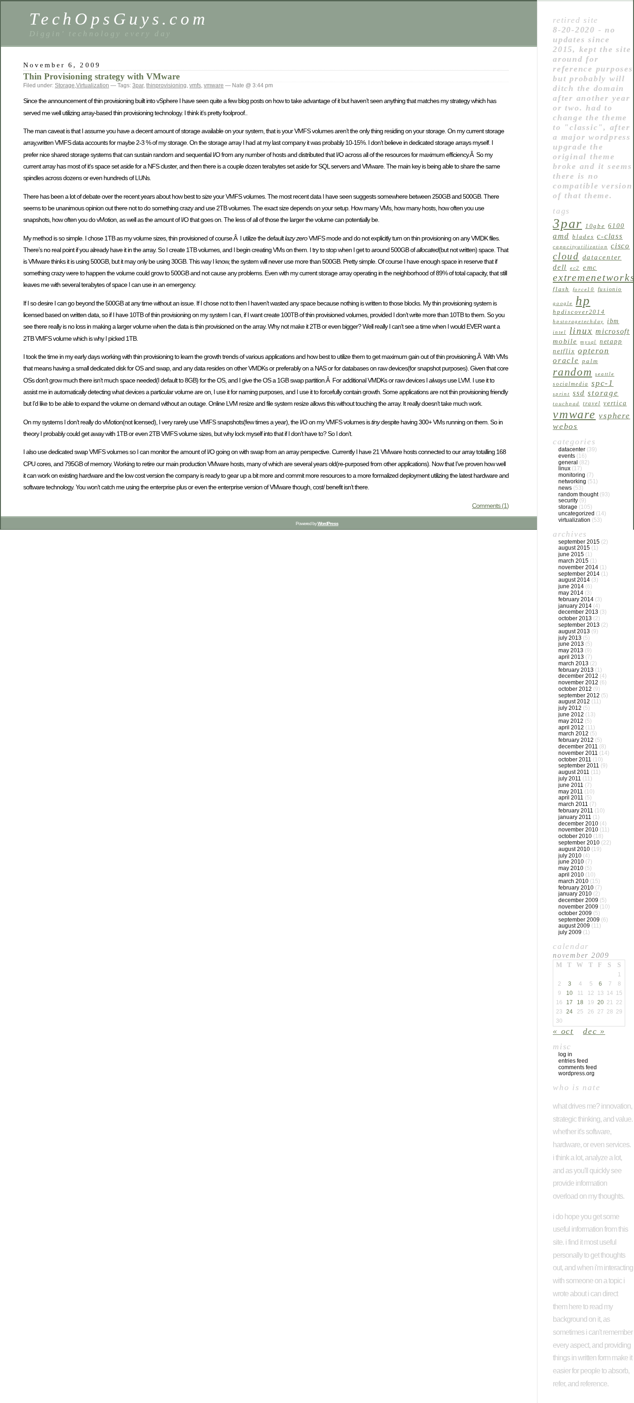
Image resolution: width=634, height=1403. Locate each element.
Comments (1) (490, 505)
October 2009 (575, 913)
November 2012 (578, 682)
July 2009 (570, 932)
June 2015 (571, 554)
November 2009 (578, 906)
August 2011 (573, 772)
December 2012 (578, 676)
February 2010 (576, 887)
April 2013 (571, 657)
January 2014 (575, 606)
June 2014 (571, 586)
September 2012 (579, 695)
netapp (611, 341)
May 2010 (570, 868)
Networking (572, 481)
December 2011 (578, 746)
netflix (564, 351)
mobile (565, 341)
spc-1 (602, 383)
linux (581, 330)
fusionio (610, 289)
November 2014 (578, 567)
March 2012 (573, 733)
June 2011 (570, 785)
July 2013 (570, 638)
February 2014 (576, 599)
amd (561, 236)
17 (569, 1002)
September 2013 (579, 625)
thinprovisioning (166, 85)
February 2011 (575, 810)
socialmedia (570, 384)
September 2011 (578, 765)
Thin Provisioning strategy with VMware (101, 76)
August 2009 (574, 925)
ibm (613, 321)
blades (583, 236)
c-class (609, 236)
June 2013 (571, 644)
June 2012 (571, 714)
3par (137, 85)
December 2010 (578, 823)
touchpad (566, 403)
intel (559, 332)
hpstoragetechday (578, 321)
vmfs (195, 85)
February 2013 (576, 670)
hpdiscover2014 (579, 311)
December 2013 (578, 612)
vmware (214, 85)
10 (569, 993)
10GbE (595, 225)
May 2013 (570, 650)
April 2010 (571, 874)
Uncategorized (576, 513)
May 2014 (570, 593)
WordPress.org (576, 1073)
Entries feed (573, 1061)
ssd (578, 393)
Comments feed (577, 1067)
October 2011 (574, 759)
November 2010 (578, 829)
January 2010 (575, 893)
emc (590, 267)
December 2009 (578, 900)
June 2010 (571, 861)
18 (580, 1002)
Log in (565, 1054)
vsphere (614, 415)
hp (583, 300)
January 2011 (574, 817)
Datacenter (571, 449)
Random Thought (578, 494)
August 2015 (574, 548)
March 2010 (573, 881)
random (572, 371)
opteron (593, 350)
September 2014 (579, 574)
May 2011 (570, 791)
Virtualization (92, 85)
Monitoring (571, 475)
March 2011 (573, 804)
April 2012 (571, 727)
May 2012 (570, 721)
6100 (616, 225)
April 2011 (570, 797)
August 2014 (574, 580)
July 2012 (570, 708)
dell (560, 267)
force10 (584, 289)
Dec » (594, 1031)
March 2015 (573, 561)
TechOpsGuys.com (118, 18)
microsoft (612, 331)
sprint (561, 393)
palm (590, 360)
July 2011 (569, 778)
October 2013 (575, 618)
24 (569, 1011)
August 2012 (574, 701)
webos (565, 426)
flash (561, 289)
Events (566, 456)
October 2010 (575, 836)
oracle (566, 360)
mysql (588, 341)
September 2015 (579, 542)
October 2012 (575, 689)
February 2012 (576, 740)
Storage (65, 85)
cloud (566, 256)
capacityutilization (580, 246)
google (563, 303)
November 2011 (578, 753)
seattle (604, 374)
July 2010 (570, 855)
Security (568, 500)
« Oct (563, 1031)
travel (592, 403)
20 (600, 1002)
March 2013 (573, 663)
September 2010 (579, 842)
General (568, 462)
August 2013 (574, 631)
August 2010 (574, 849)
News (565, 488)
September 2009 (579, 919)
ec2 (575, 268)
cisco (620, 246)
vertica (615, 403)
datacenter (602, 257)
